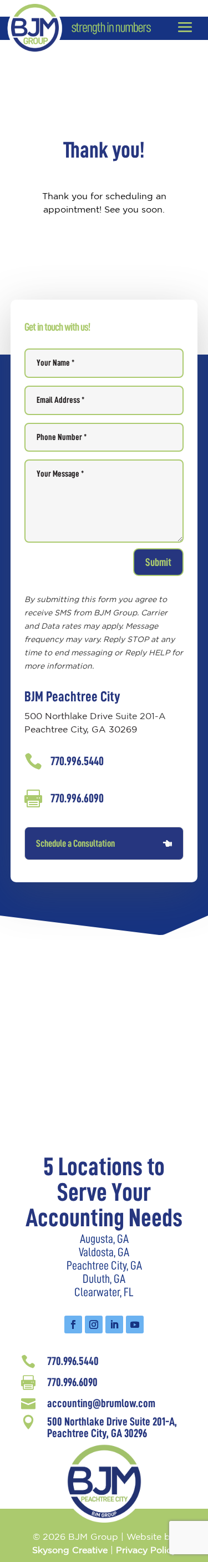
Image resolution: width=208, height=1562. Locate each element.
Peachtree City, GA (104, 1266)
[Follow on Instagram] (94, 1324)
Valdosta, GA (104, 1252)
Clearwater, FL (104, 1292)
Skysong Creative (70, 1550)
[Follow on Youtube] (135, 1324)
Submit (158, 562)
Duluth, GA (104, 1279)
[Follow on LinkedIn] (114, 1324)
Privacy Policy (146, 1550)
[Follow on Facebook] (73, 1324)
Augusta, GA (104, 1239)
